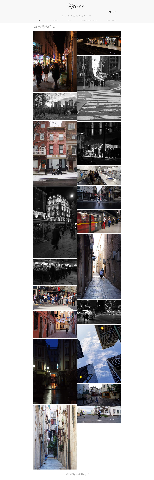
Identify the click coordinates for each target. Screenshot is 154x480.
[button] (54, 20)
